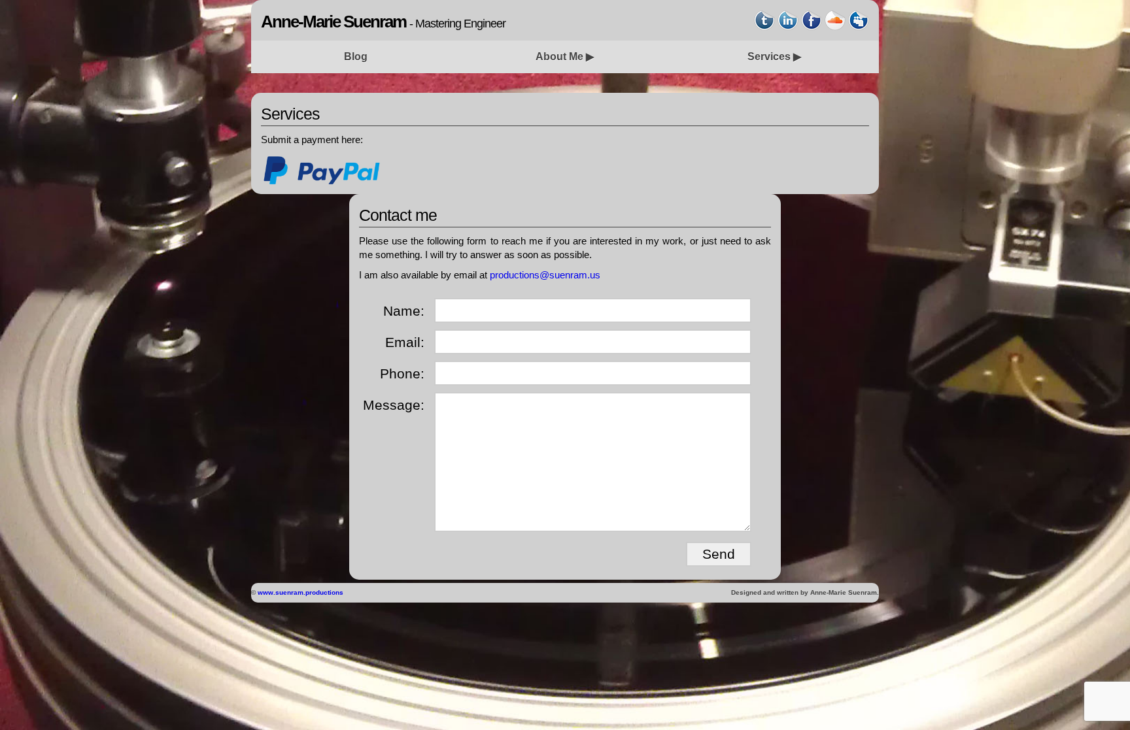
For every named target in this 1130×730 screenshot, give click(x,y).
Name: (403, 310)
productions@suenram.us (545, 274)
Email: (404, 342)
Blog (356, 56)
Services (769, 56)
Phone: (402, 373)
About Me (559, 56)
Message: (393, 404)
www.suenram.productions (300, 592)
